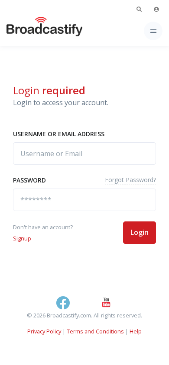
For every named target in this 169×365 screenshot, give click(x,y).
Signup (22, 238)
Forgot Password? (130, 180)
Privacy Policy (44, 331)
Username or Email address (58, 134)
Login (139, 232)
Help (136, 331)
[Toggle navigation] (153, 31)
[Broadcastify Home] (30, 31)
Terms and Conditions (95, 331)
